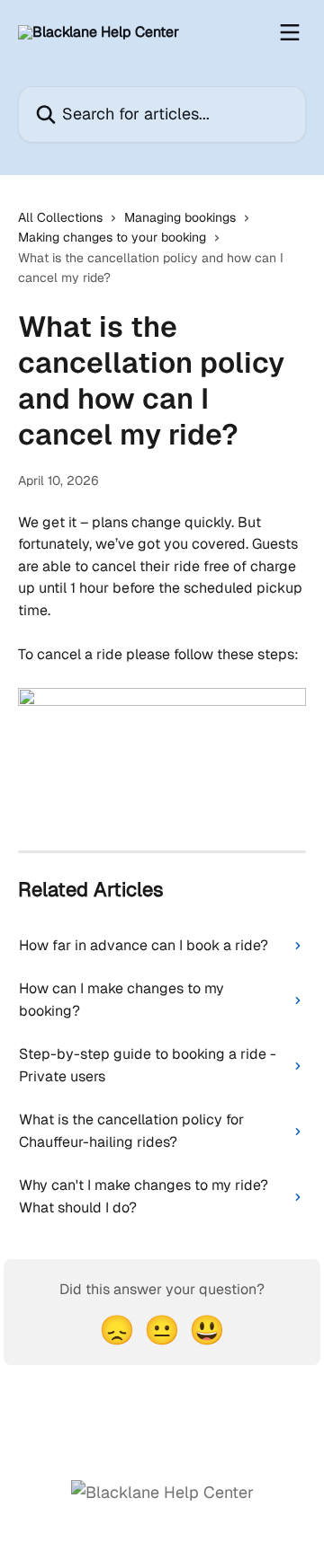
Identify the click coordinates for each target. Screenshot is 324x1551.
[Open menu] (290, 32)
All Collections (60, 217)
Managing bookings (180, 217)
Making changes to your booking (112, 237)
